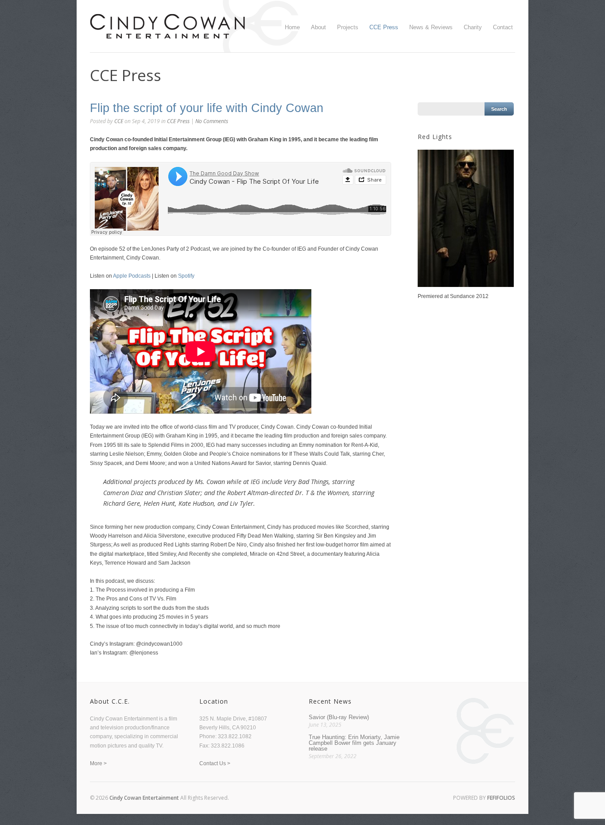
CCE (118, 121)
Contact (503, 27)
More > (98, 763)
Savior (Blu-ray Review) (339, 717)
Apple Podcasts (132, 276)
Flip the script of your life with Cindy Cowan (206, 108)
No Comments (211, 121)
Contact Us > (214, 763)
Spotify (186, 276)
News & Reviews (431, 27)
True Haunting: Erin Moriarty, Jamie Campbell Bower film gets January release (354, 743)
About (318, 27)
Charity (473, 27)
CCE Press (383, 27)
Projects (347, 27)
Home (292, 27)
